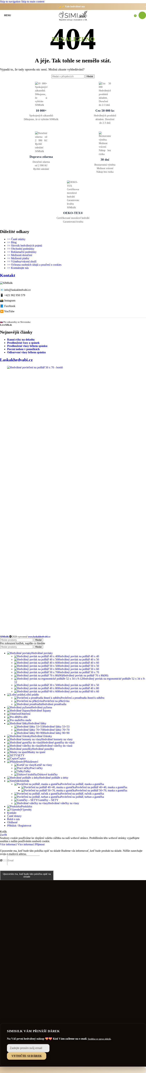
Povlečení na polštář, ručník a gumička (82, 793)
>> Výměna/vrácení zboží (21, 261)
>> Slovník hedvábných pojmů (24, 245)
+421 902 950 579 (14, 295)
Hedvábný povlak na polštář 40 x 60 (78, 662)
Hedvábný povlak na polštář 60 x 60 (78, 691)
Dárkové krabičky (47, 774)
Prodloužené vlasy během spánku (27, 345)
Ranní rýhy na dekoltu (21, 339)
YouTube (9, 311)
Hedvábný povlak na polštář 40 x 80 (78, 688)
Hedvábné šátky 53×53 (56, 726)
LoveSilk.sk (6, 324)
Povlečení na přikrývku (56, 700)
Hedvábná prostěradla (54, 704)
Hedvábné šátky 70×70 (56, 729)
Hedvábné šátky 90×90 (56, 732)
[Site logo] (73, 20)
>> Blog (12, 242)
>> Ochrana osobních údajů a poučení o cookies (34, 264)
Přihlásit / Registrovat (19, 825)
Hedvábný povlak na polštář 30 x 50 (78, 685)
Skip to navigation (10, 1)
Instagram (9, 300)
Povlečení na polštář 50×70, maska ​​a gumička (101, 790)
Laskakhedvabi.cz (16, 360)
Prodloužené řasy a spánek (23, 342)
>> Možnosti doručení (19, 255)
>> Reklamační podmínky (21, 251)
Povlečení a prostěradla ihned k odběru (82, 697)
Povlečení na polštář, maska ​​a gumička (82, 784)
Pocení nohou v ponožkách (23, 349)
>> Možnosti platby (18, 258)
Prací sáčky (36, 768)
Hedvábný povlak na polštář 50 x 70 (78, 672)
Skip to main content (32, 1)
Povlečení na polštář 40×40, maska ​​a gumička (101, 787)
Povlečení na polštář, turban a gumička (82, 796)
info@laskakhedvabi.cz (17, 289)
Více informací (17, 844)
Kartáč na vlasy (43, 764)
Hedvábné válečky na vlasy (63, 803)
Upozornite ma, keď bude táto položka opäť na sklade (27, 875)
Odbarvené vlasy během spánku (26, 352)
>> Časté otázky (16, 239)
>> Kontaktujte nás (18, 267)
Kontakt (7, 275)
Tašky (27, 771)
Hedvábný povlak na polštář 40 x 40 (78, 656)
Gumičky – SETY (48, 800)
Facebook (9, 306)
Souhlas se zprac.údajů (99, 1039)
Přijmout (40, 844)
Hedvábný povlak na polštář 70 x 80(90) (85, 675)
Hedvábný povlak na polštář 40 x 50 (78, 659)
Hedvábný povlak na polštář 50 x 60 (78, 669)
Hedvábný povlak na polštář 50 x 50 (78, 665)
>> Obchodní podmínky (20, 248)
